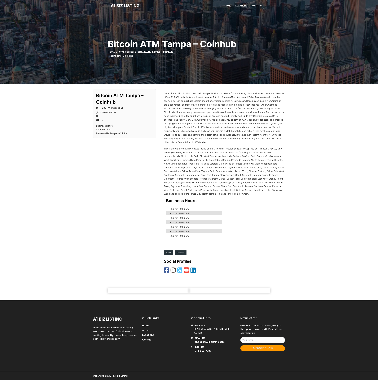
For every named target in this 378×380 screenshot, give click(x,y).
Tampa (129, 52)
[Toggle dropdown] (261, 6)
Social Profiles (104, 129)
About (146, 330)
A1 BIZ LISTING (125, 5)
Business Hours (104, 125)
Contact (147, 339)
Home (228, 6)
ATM (121, 52)
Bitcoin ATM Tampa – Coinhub (112, 133)
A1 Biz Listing (107, 319)
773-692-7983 (203, 350)
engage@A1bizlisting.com (210, 341)
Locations (241, 6)
